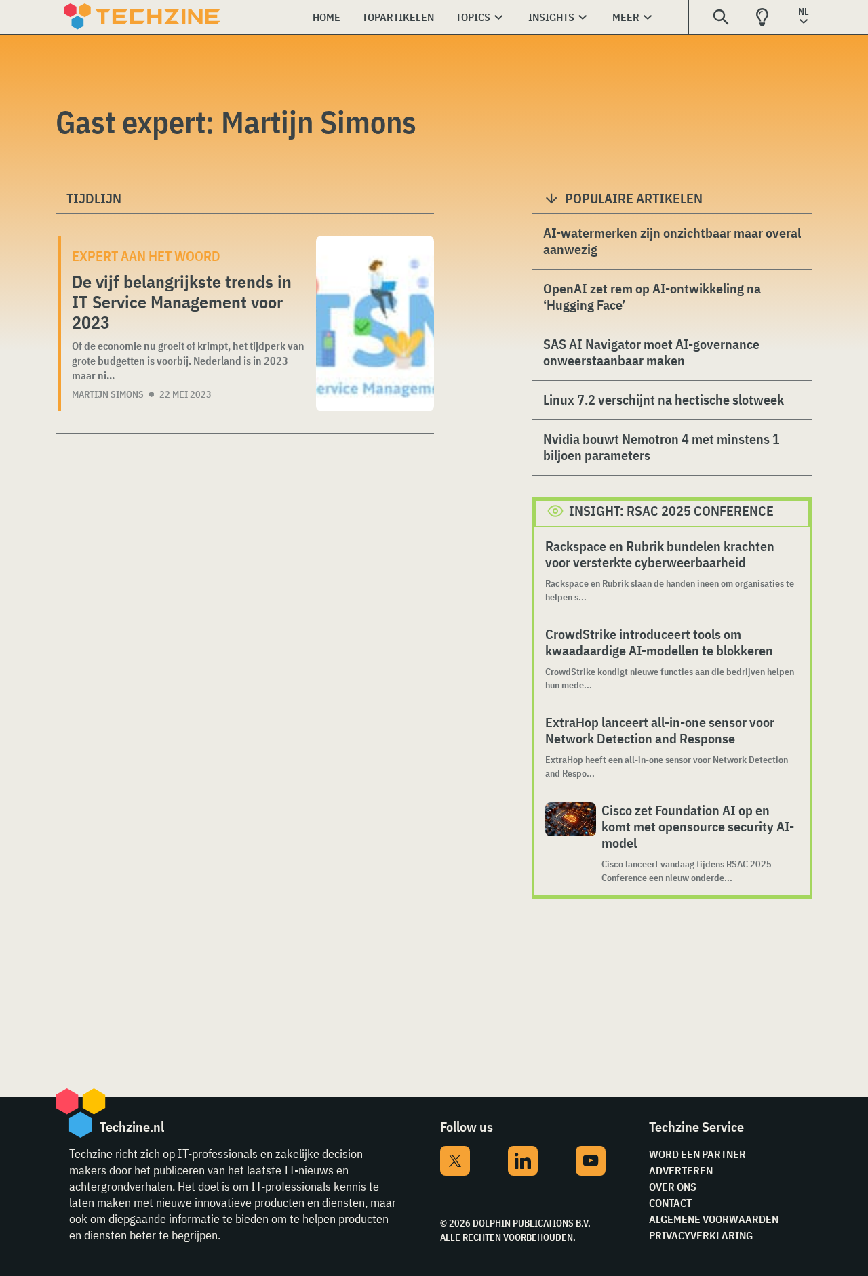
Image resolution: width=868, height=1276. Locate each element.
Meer (625, 17)
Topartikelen (398, 17)
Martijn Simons (108, 394)
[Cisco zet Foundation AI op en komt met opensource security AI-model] (570, 843)
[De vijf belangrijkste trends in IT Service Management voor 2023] (375, 323)
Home (326, 17)
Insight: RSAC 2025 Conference (671, 510)
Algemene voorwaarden (713, 1219)
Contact (670, 1203)
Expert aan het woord (146, 256)
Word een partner (697, 1154)
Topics (473, 17)
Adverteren (681, 1170)
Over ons (672, 1186)
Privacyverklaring (701, 1235)
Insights (551, 17)
